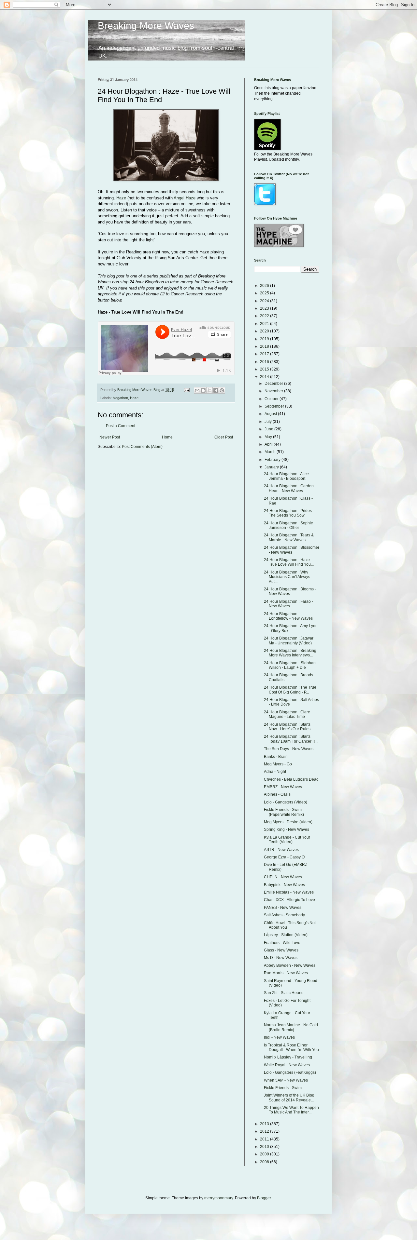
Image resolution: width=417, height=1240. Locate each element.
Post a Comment (120, 426)
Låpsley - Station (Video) (286, 935)
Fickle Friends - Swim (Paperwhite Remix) (284, 811)
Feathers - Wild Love (282, 942)
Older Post (223, 437)
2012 (265, 1131)
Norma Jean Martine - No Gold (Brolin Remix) (291, 1027)
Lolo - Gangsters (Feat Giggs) (290, 1072)
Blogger (264, 1198)
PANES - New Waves (282, 907)
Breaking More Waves (146, 25)
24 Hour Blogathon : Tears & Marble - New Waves (289, 537)
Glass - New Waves (281, 950)
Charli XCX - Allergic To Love (289, 899)
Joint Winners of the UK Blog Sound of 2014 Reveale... (289, 1097)
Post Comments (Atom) (142, 446)
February (273, 459)
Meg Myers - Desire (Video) (288, 822)
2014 (265, 376)
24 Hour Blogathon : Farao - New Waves (288, 603)
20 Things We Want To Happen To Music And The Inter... (291, 1109)
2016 (265, 361)
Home (167, 437)
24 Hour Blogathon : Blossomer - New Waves (291, 549)
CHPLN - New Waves (283, 877)
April (269, 444)
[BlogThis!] (203, 390)
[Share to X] (209, 390)
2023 (265, 308)
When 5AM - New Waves (286, 1080)
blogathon (120, 398)
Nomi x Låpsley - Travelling (288, 1057)
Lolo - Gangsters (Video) (285, 802)
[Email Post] (186, 390)
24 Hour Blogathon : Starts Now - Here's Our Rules (287, 726)
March (271, 452)
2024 (265, 301)
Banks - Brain (276, 756)
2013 (265, 1124)
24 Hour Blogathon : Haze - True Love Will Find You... (289, 562)
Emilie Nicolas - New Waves (289, 892)
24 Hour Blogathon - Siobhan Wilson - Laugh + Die (290, 665)
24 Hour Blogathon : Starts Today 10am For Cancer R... (291, 738)
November (274, 391)
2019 (265, 339)
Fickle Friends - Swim (283, 1087)
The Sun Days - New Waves (288, 749)
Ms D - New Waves (280, 957)
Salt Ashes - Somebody (284, 915)
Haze (121, 197)
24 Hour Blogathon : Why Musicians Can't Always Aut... (287, 577)
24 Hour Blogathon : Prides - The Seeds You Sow (289, 513)
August (271, 413)
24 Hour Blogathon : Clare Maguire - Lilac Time (287, 714)
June (269, 429)
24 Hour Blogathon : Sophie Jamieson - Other (288, 525)
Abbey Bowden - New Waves (289, 965)
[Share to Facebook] (215, 390)
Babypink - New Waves (284, 885)
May (269, 437)
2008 (265, 1162)
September (275, 406)
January (272, 467)
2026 (265, 285)
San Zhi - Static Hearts (283, 993)
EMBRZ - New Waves (283, 787)
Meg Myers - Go (278, 764)
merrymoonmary (218, 1198)
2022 (265, 316)
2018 (265, 346)
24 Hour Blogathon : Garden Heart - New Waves (289, 488)
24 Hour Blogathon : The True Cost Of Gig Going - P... (290, 689)
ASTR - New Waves (281, 849)
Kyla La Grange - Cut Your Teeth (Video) (287, 839)
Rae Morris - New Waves (286, 973)
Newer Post (109, 437)
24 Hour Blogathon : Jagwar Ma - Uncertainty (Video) (288, 640)
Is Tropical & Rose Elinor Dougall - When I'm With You (291, 1047)
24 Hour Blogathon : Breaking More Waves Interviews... (290, 652)
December (274, 383)
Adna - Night (275, 771)
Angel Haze (184, 197)
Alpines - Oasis (277, 794)
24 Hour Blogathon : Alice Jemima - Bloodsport (286, 476)
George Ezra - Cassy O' (284, 857)
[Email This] (197, 390)
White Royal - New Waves (287, 1065)
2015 (265, 369)
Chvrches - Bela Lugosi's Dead (291, 779)
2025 (265, 293)
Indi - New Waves (279, 1037)
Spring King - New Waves (286, 829)
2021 (265, 323)
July (269, 421)
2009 (265, 1154)
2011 (265, 1139)
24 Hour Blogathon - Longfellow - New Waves (288, 616)
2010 (265, 1146)
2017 (265, 354)
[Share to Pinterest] (222, 390)
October (272, 399)
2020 (265, 331)
